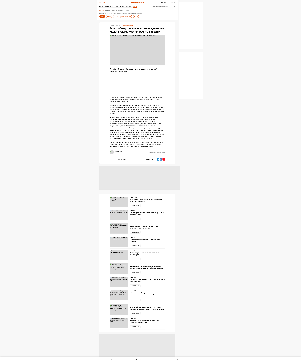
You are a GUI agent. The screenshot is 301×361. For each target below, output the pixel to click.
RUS (169, 2)
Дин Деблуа (162, 152)
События (116, 16)
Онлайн (112, 6)
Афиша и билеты (104, 6)
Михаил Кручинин (118, 151)
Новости (135, 6)
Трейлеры (107, 10)
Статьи (122, 16)
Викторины (121, 10)
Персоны (127, 10)
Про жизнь (128, 16)
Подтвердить (179, 359)
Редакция (136, 16)
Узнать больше (169, 359)
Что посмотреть (120, 6)
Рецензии (114, 10)
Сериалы (128, 6)
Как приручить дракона (134, 99)
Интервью (109, 16)
